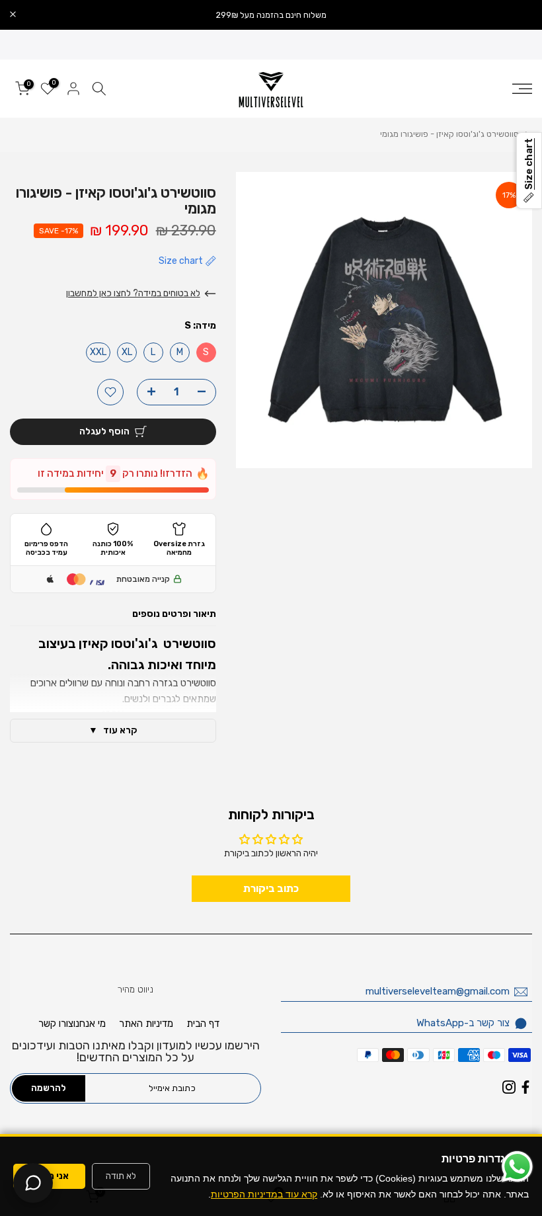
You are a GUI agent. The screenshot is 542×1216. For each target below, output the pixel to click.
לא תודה (121, 1176)
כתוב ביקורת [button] (271, 888)
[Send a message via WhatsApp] (517, 1167)
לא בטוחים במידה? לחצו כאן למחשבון (133, 293)
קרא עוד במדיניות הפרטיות (264, 1194)
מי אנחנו (89, 1024)
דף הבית (202, 1024)
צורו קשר (55, 1024)
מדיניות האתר (146, 1024)
